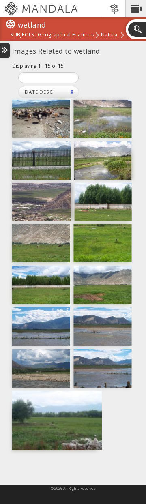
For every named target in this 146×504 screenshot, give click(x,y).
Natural (110, 35)
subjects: (23, 35)
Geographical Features (66, 35)
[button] (135, 8)
